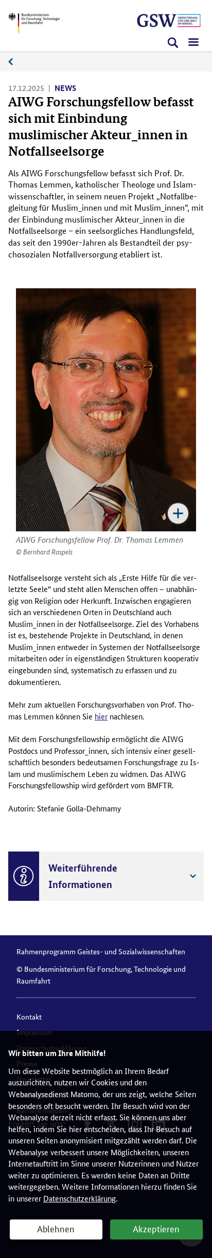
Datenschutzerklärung (79, 1198)
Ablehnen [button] (56, 1228)
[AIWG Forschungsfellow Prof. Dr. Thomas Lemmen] (106, 409)
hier (101, 716)
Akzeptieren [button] (156, 1228)
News (16, 61)
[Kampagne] (169, 20)
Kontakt (29, 1016)
